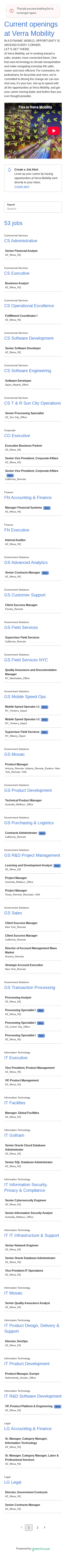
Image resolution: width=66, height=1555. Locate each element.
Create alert (21, 186)
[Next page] (44, 1527)
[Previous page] (21, 1527)
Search (11, 204)
